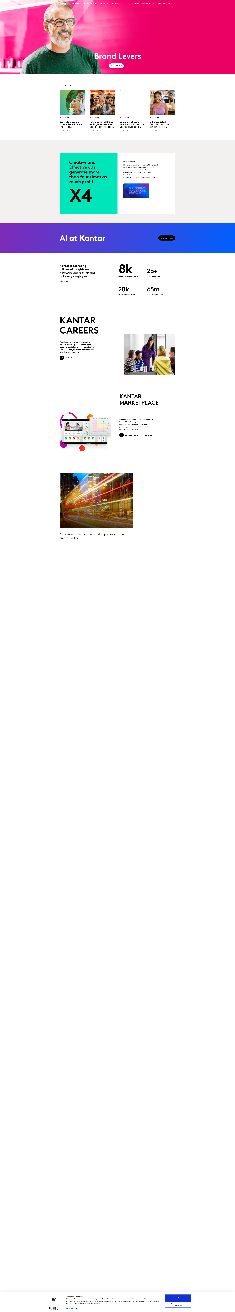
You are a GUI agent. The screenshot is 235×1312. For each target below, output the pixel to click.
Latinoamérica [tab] (89, 3)
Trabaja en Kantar (148, 3)
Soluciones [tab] (75, 3)
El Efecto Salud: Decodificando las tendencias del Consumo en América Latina (161, 127)
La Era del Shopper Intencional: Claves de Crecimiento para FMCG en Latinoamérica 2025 (132, 127)
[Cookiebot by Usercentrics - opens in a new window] (54, 1308)
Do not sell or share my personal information (177, 1304)
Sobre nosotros (134, 3)
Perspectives (104, 3)
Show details (70, 1308)
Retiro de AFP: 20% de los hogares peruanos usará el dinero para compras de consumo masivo (101, 127)
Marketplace (116, 3)
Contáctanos (160, 3)
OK (178, 1297)
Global (169, 3)
